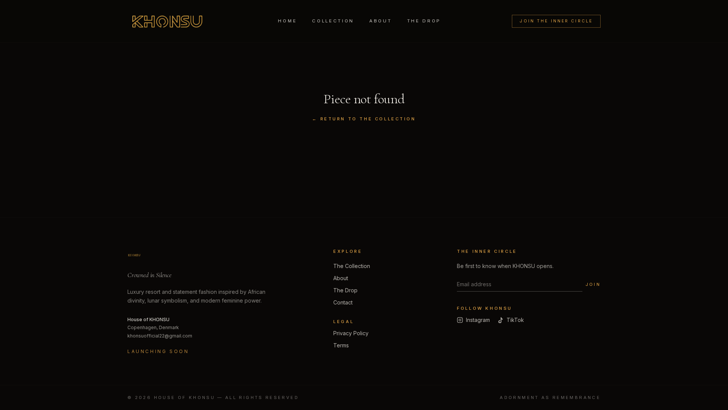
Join (593, 284)
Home (287, 21)
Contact (343, 302)
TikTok (515, 320)
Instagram (478, 320)
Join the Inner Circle (556, 21)
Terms (341, 345)
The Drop (424, 21)
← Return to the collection (364, 118)
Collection (333, 21)
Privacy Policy (351, 333)
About (380, 21)
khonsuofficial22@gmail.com (159, 336)
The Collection (351, 266)
